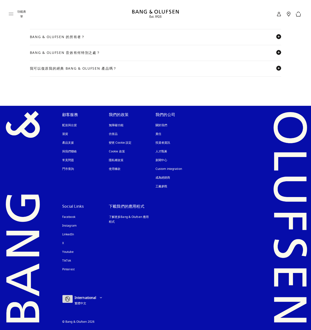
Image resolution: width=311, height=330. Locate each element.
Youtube (68, 252)
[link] (279, 14)
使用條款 (115, 169)
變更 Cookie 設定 (120, 142)
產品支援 (68, 142)
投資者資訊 (163, 142)
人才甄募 (161, 151)
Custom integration (169, 169)
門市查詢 (68, 169)
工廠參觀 (161, 186)
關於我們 (161, 125)
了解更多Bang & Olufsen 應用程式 (129, 219)
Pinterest (68, 269)
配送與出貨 (69, 125)
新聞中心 (161, 160)
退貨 (65, 134)
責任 (158, 134)
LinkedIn (68, 234)
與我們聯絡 (69, 151)
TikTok (66, 260)
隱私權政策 (116, 160)
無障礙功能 (116, 125)
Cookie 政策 (117, 151)
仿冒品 (114, 134)
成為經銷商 (163, 177)
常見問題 (68, 160)
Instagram (69, 225)
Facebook (68, 217)
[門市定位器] (289, 14)
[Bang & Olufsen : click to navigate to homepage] (155, 14)
